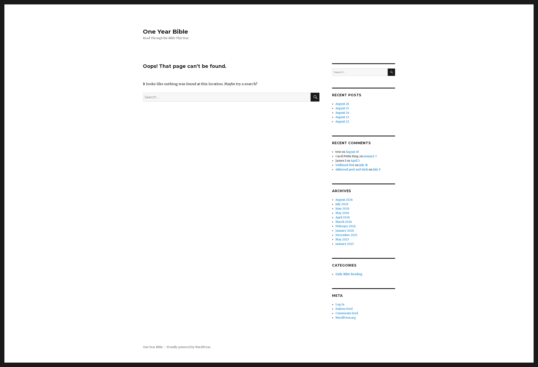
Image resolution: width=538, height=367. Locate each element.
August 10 (352, 152)
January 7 (370, 156)
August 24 (342, 113)
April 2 (355, 160)
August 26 (342, 104)
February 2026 (345, 226)
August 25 (342, 108)
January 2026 (344, 230)
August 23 (342, 117)
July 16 (363, 165)
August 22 (342, 121)
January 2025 (344, 244)
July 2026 (341, 204)
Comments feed (346, 313)
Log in (339, 304)
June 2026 (342, 208)
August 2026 (344, 200)
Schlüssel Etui (344, 165)
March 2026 (343, 222)
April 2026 (342, 217)
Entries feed (344, 309)
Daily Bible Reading (349, 274)
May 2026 (342, 213)
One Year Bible (165, 31)
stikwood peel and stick (351, 169)
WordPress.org (345, 317)
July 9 (376, 169)
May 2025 (342, 239)
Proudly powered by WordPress (188, 347)
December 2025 (346, 235)
